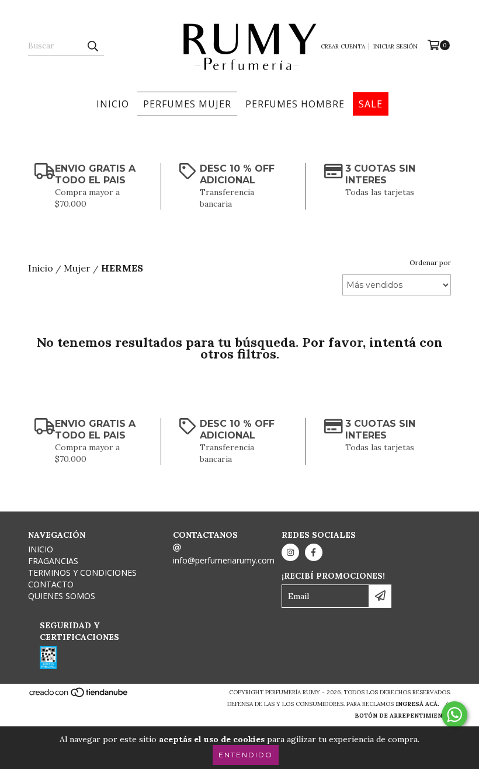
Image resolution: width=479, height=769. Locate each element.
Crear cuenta (343, 46)
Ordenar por (430, 262)
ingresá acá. (417, 704)
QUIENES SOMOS (61, 595)
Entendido (245, 754)
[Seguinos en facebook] (313, 552)
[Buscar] (92, 45)
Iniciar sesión (395, 46)
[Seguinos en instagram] (290, 552)
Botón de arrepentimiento (403, 715)
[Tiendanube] (79, 696)
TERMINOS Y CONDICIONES (82, 572)
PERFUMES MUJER (187, 104)
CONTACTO (51, 584)
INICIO (112, 104)
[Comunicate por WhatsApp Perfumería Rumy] (454, 714)
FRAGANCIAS (53, 560)
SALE (371, 104)
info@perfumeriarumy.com (224, 560)
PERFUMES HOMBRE (295, 104)
